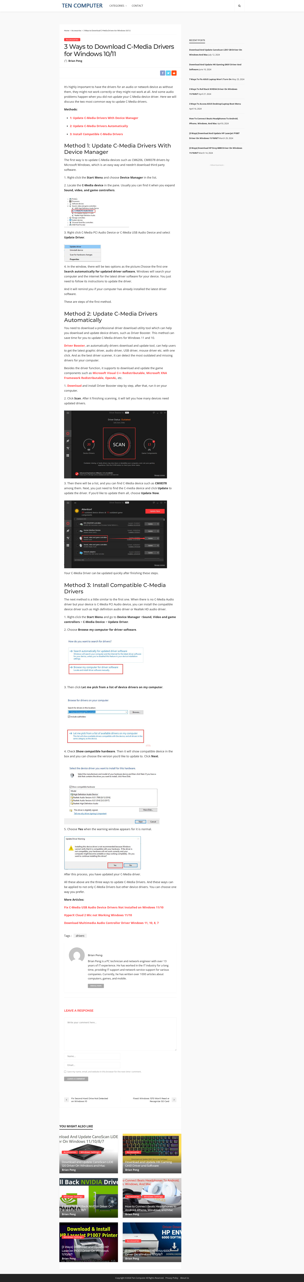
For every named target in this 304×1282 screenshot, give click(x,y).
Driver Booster (74, 345)
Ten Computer (138, 1277)
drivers (80, 936)
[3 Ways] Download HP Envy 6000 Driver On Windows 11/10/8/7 (147, 1252)
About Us (184, 1277)
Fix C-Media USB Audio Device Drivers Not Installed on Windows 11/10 (113, 907)
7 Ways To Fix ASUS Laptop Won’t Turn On (210, 79)
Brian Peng (75, 60)
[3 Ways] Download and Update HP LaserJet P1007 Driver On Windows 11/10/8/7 (85, 1250)
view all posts (95, 986)
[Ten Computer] (82, 6)
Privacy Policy (171, 1277)
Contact (137, 5)
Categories (116, 5)
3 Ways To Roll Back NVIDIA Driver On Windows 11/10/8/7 (87, 1208)
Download (74, 386)
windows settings (90, 1152)
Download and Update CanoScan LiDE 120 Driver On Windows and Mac (87, 1163)
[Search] (239, 5)
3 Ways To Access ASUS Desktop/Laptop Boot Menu (215, 103)
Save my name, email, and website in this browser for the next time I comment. (104, 1072)
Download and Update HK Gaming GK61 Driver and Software (148, 1163)
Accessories (72, 39)
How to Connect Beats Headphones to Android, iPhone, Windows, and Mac (150, 1208)
